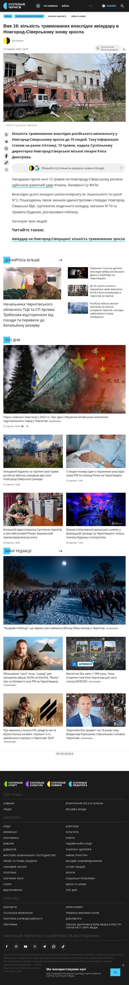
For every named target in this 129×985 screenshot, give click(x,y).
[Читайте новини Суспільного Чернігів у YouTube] (25, 946)
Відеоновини (12, 890)
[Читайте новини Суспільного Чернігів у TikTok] (63, 946)
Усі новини (51, 5)
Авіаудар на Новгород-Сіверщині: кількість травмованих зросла (68, 238)
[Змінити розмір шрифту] (124, 49)
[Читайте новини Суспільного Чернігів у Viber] (35, 946)
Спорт (7, 884)
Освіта (70, 837)
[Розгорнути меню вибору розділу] (38, 6)
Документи (74, 918)
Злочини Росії (13, 878)
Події (7, 826)
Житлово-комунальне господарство (29, 855)
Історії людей (75, 866)
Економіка (10, 837)
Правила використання (82, 912)
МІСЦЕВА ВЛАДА (76, 809)
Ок (115, 972)
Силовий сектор (15, 866)
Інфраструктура (77, 855)
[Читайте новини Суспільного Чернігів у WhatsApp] (53, 946)
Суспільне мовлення (18, 912)
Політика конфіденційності (23, 918)
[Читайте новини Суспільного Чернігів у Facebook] (6, 946)
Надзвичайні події (79, 843)
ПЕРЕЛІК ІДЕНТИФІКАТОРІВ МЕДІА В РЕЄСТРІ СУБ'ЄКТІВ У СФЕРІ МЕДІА (93, 926)
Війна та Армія (78, 16)
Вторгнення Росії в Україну (29, 16)
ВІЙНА (8, 16)
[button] (6, 135)
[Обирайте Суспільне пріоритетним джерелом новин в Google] (6, 170)
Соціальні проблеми (80, 878)
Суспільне (17, 40)
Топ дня (71, 890)
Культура (72, 832)
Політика (9, 872)
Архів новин (74, 907)
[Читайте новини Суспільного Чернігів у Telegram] (44, 946)
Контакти (10, 907)
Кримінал (10, 832)
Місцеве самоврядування (84, 861)
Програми (10, 924)
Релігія (70, 872)
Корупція (72, 826)
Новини (8, 803)
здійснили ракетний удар (32, 185)
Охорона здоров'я (57, 16)
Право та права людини (20, 861)
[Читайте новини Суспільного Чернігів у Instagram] (16, 946)
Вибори (8, 843)
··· (91, 6)
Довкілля (9, 849)
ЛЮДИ (7, 809)
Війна (65, 5)
